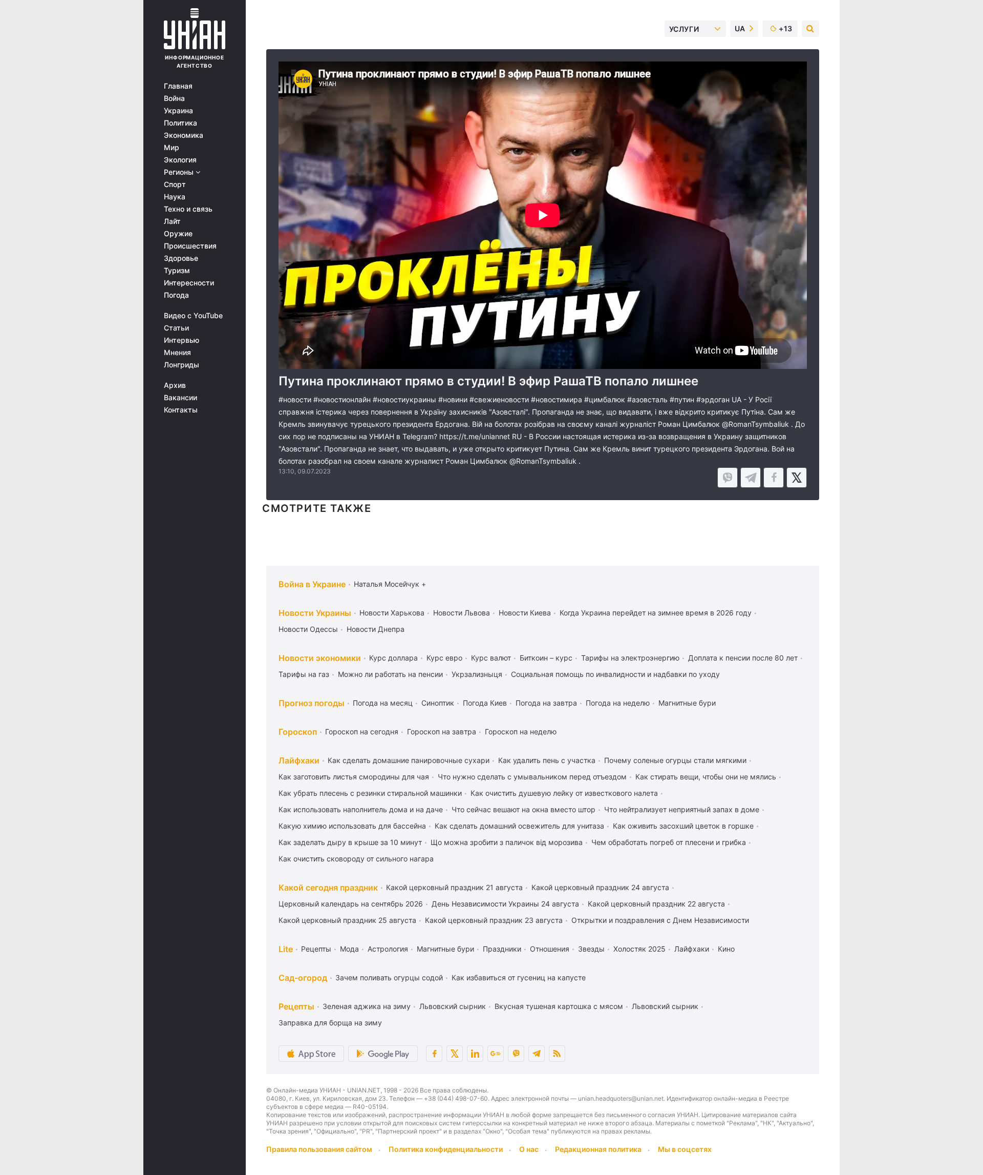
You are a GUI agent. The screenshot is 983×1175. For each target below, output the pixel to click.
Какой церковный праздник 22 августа (656, 903)
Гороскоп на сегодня (361, 731)
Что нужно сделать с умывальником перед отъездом (532, 776)
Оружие (178, 234)
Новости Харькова (391, 612)
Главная (178, 86)
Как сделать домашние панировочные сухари (408, 760)
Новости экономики (320, 658)
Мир (171, 147)
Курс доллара (393, 657)
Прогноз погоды (312, 703)
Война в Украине (312, 584)
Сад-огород (303, 978)
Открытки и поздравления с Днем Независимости (660, 920)
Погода (176, 295)
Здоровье (181, 258)
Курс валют (491, 657)
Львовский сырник (452, 1006)
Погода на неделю (618, 702)
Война (174, 98)
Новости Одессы (308, 629)
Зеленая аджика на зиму (367, 1006)
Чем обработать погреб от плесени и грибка (668, 842)
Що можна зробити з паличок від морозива (507, 842)
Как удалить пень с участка (546, 760)
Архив (175, 385)
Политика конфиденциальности (446, 1149)
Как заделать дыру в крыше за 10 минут (350, 842)
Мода (349, 948)
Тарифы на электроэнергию (630, 657)
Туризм (177, 270)
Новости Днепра (375, 629)
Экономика (183, 135)
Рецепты (316, 948)
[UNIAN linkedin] (475, 1053)
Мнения (177, 352)
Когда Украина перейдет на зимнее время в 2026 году (656, 612)
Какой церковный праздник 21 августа (454, 887)
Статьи (176, 328)
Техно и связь (188, 209)
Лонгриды (181, 365)
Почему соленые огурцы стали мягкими (675, 760)
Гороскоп (298, 732)
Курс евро (444, 657)
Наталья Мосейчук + (390, 584)
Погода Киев (485, 702)
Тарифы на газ (304, 674)
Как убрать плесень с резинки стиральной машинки (370, 793)
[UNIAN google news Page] (495, 1053)
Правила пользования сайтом (319, 1149)
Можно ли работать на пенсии (390, 674)
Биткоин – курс (546, 657)
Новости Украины (315, 613)
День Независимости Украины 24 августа (505, 903)
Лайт (172, 221)
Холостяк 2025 (639, 948)
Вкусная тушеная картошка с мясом (559, 1006)
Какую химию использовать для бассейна (352, 825)
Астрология (388, 948)
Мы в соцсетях (685, 1149)
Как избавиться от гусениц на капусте (519, 977)
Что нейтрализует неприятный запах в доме (681, 809)
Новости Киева (525, 612)
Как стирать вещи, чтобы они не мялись (705, 776)
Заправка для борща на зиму (330, 1022)
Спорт (175, 184)
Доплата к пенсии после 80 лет (743, 657)
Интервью (181, 340)
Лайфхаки (299, 760)
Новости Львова (461, 612)
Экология (180, 160)
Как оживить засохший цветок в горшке (683, 825)
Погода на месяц (383, 702)
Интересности (189, 283)
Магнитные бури (687, 702)
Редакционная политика (598, 1149)
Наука (174, 197)
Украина (178, 111)
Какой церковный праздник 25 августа (347, 920)
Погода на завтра (546, 702)
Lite (286, 949)
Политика (180, 123)
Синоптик (437, 702)
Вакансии (180, 398)
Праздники (502, 948)
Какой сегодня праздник (328, 887)
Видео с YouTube (193, 316)
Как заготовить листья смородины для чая (354, 776)
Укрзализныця (477, 674)
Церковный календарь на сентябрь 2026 (351, 903)
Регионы (180, 172)
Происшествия (190, 246)
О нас (529, 1149)
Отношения (549, 948)
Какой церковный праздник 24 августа (600, 887)
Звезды (591, 948)
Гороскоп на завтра (441, 731)
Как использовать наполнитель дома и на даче (361, 809)
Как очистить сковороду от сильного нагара (356, 858)
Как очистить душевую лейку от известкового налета (564, 793)
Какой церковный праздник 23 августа (494, 920)
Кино (726, 948)
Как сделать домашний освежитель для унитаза (519, 825)
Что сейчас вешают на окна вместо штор (523, 809)
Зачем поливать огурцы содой (389, 977)
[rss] (557, 1053)
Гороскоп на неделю (521, 731)
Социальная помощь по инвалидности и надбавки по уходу (615, 674)
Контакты (181, 410)
